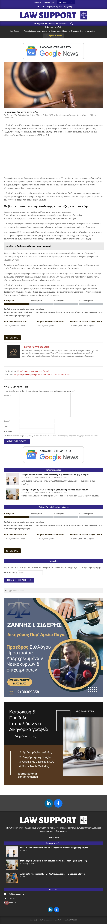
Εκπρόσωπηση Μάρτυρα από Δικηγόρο (34, 371)
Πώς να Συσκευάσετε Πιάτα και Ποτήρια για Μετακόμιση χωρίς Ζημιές (56, 475)
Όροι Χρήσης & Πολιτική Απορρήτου (43, 920)
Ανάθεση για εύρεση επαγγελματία (86, 321)
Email (6, 426)
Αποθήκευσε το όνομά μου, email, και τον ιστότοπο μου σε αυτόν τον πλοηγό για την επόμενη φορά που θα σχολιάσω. (53, 436)
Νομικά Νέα (81, 115)
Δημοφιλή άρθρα (29, 863)
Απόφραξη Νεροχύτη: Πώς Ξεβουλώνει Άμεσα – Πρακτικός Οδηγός (52, 874)
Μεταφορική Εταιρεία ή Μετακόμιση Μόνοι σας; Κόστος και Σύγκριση (55, 490)
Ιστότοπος (8, 431)
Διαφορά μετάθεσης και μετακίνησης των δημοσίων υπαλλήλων (42, 374)
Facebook (12, 902)
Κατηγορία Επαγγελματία (15, 321)
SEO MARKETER (71, 920)
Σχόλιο (7, 396)
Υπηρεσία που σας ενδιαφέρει (50, 321)
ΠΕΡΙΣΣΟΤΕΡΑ (53, 837)
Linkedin (11, 898)
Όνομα (7, 421)
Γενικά (25, 850)
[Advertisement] (53, 157)
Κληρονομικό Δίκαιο (67, 115)
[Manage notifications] (7, 903)
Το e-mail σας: (11, 573)
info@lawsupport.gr (16, 894)
